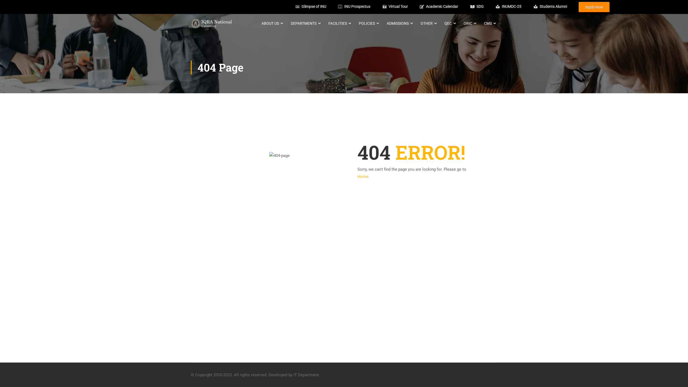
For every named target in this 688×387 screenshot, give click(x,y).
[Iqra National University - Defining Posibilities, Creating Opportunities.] (211, 23)
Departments (304, 23)
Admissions (398, 23)
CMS (488, 23)
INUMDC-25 (511, 6)
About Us (270, 23)
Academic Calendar (442, 6)
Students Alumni (553, 6)
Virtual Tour (398, 6)
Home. (363, 167)
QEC (448, 23)
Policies (367, 23)
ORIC (468, 23)
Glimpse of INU (314, 6)
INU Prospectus (357, 6)
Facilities (337, 23)
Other (427, 23)
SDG (480, 6)
